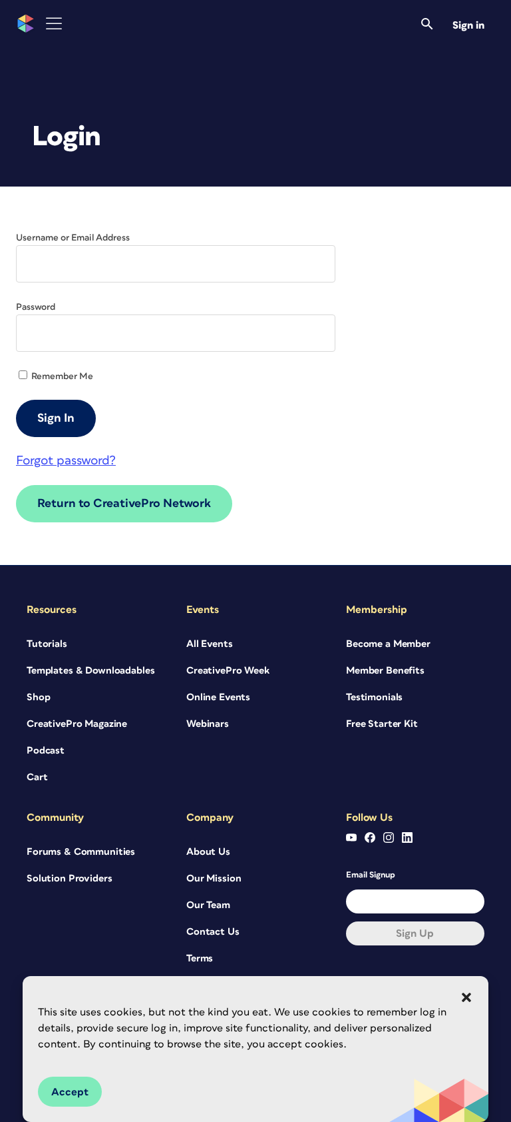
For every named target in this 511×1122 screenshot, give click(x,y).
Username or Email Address (73, 238)
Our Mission (213, 878)
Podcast (46, 751)
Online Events (218, 697)
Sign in (468, 25)
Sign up (415, 933)
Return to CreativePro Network (124, 504)
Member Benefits (385, 671)
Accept (69, 1092)
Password (35, 307)
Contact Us (213, 932)
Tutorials (47, 644)
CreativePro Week (227, 671)
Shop (38, 697)
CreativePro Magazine (77, 724)
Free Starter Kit (382, 724)
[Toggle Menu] (54, 23)
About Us (208, 852)
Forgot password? (66, 460)
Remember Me (61, 376)
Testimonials (374, 697)
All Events (209, 644)
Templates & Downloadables (91, 671)
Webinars (207, 724)
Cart (37, 777)
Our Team (208, 905)
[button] (466, 997)
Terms (199, 958)
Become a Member (388, 644)
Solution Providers (69, 878)
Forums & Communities (81, 852)
